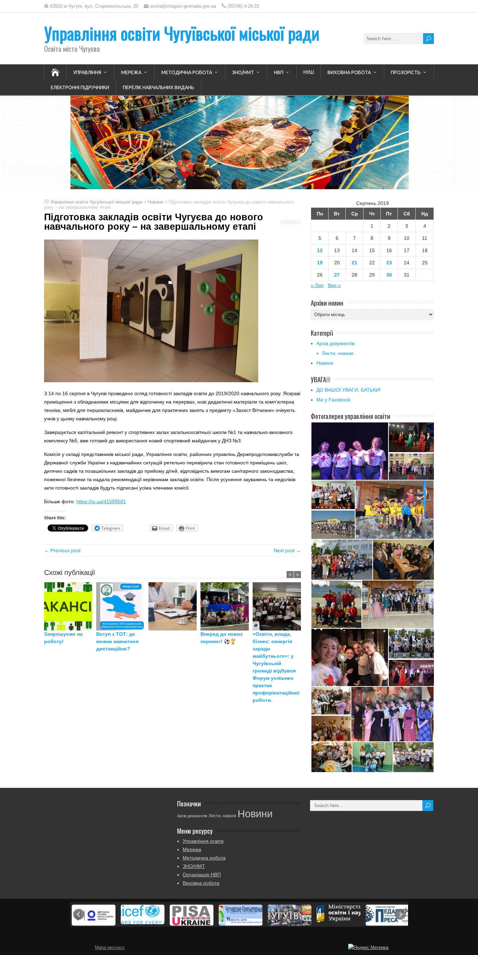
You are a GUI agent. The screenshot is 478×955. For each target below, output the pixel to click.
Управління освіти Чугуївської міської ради (181, 33)
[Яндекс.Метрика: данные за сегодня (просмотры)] (368, 948)
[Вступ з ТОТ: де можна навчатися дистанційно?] (122, 606)
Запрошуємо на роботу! (63, 637)
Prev (78, 914)
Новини (324, 363)
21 (354, 262)
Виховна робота (349, 72)
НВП (278, 72)
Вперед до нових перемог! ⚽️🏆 (222, 637)
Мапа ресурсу (110, 947)
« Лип (317, 285)
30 (389, 275)
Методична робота (186, 72)
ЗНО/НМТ (243, 72)
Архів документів (335, 343)
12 (320, 250)
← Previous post (62, 550)
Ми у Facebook (333, 399)
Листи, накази (337, 353)
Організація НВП (202, 874)
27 (337, 275)
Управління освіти (203, 841)
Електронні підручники (80, 87)
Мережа (131, 72)
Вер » (334, 285)
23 (389, 262)
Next (400, 914)
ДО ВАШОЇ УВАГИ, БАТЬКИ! (348, 390)
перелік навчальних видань (158, 87)
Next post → (287, 550)
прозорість (406, 72)
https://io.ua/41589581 (101, 501)
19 (320, 262)
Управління (87, 72)
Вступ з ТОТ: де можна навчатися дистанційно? (117, 641)
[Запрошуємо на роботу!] (70, 606)
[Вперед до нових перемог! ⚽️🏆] (227, 606)
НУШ (308, 72)
